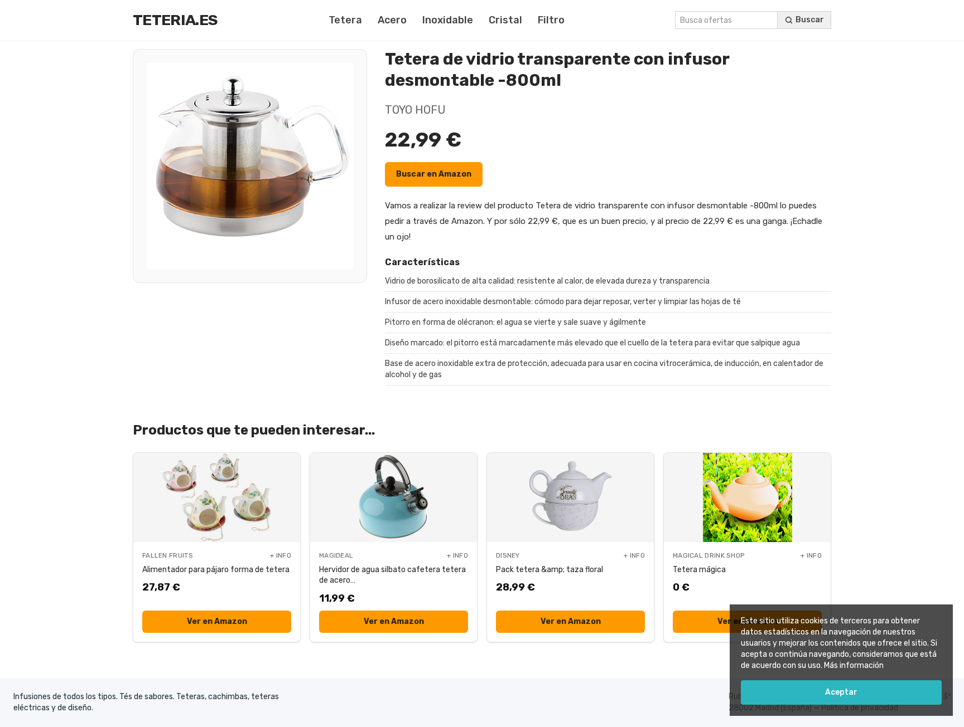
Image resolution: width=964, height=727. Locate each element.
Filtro (551, 20)
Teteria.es (175, 20)
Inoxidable (447, 20)
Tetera (345, 20)
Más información (854, 665)
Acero (392, 20)
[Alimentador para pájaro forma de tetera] (216, 497)
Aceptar (841, 692)
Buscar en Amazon (433, 174)
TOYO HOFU (415, 109)
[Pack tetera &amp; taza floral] (570, 497)
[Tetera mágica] (747, 497)
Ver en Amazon (217, 621)
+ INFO (280, 555)
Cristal (505, 20)
